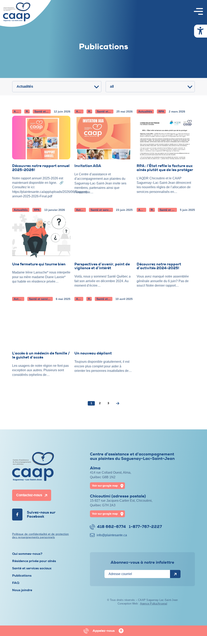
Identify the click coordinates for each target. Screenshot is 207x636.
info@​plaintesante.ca (112, 535)
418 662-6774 (111, 527)
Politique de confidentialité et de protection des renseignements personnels (40, 535)
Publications (22, 576)
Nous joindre (22, 590)
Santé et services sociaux (32, 568)
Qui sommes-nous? (27, 554)
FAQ (15, 583)
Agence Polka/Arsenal (153, 603)
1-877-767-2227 (145, 527)
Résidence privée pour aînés (34, 561)
